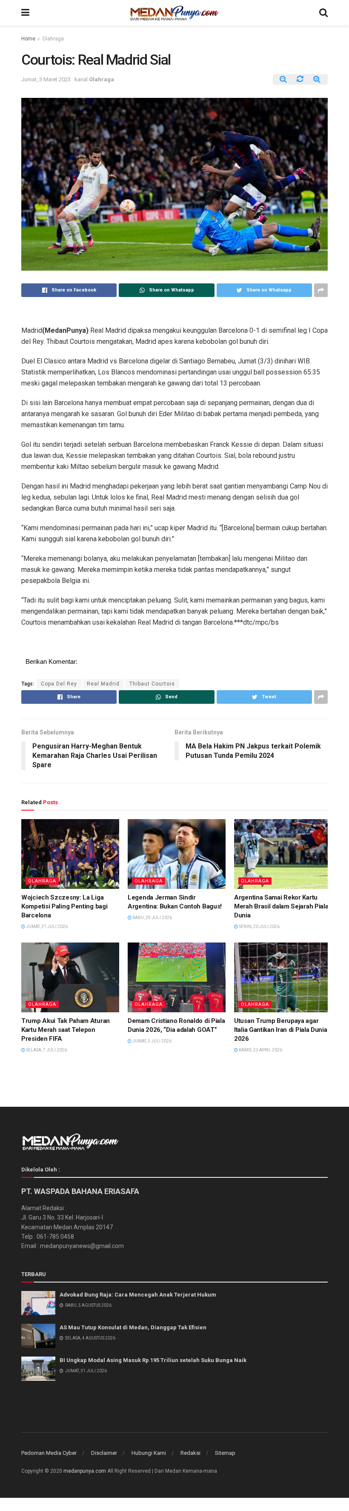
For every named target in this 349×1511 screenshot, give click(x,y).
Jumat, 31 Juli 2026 (46, 926)
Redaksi (190, 1453)
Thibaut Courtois (152, 684)
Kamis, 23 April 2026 (260, 1050)
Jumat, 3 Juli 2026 (152, 1041)
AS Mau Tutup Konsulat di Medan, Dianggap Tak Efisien (133, 1327)
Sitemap (225, 1453)
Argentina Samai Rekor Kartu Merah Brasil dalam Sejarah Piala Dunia (281, 906)
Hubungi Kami (149, 1453)
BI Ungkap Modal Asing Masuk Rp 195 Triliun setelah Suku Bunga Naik (153, 1360)
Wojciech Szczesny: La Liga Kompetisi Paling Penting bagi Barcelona (64, 906)
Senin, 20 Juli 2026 (259, 926)
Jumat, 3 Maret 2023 (46, 79)
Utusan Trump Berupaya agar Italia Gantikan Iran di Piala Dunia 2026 (280, 1030)
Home (28, 39)
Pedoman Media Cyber (49, 1453)
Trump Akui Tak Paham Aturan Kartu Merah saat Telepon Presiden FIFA (65, 1030)
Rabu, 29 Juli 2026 (152, 917)
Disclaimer (104, 1453)
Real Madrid (103, 684)
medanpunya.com (84, 1471)
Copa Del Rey (59, 684)
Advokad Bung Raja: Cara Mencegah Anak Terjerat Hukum (138, 1294)
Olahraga (53, 39)
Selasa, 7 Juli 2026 (46, 1050)
